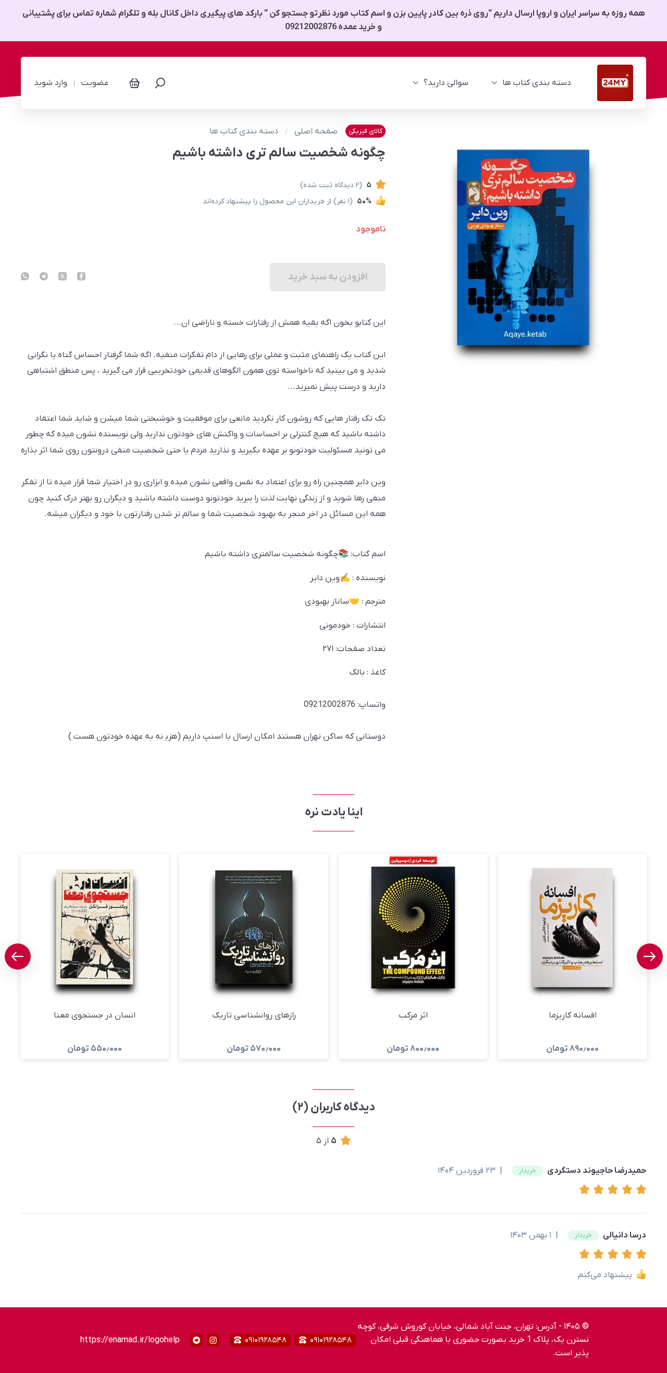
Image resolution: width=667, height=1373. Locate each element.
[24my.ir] (615, 83)
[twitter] (62, 277)
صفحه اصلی (316, 131)
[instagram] (213, 1340)
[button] (586, 1190)
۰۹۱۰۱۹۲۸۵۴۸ (331, 1340)
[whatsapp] (25, 277)
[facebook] (81, 277)
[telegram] (44, 277)
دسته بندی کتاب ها (536, 83)
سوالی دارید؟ (446, 83)
